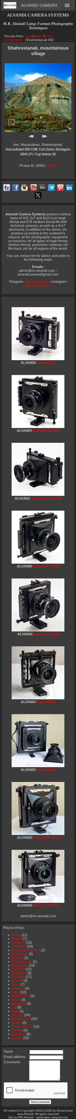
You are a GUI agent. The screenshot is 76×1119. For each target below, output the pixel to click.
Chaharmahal (22, 961)
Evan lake (19, 973)
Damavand (20, 965)
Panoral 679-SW (46, 634)
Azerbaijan (20, 954)
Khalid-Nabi (21, 996)
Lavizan (17, 1015)
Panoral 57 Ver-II (46, 837)
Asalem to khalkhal (26, 950)
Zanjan (17, 1038)
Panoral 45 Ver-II (46, 905)
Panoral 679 (46, 702)
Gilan (16, 984)
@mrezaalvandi (36, 281)
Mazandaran (21, 1019)
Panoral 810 (46, 770)
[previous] (31, 138)
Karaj (16, 992)
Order (52, 165)
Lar (14, 1007)
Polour (17, 1022)
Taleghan (19, 1034)
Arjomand (19, 946)
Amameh (18, 942)
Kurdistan (19, 1003)
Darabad (18, 969)
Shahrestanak (22, 1026)
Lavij (15, 1011)
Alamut (17, 939)
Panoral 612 (46, 363)
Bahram (17, 958)
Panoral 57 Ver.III (46, 566)
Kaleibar (18, 988)
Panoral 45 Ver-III (46, 430)
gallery (39, 36)
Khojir (16, 1000)
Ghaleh (17, 980)
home (29, 36)
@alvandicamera (38, 285)
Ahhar (16, 935)
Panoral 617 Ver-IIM (46, 498)
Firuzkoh (18, 977)
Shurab (17, 1030)
